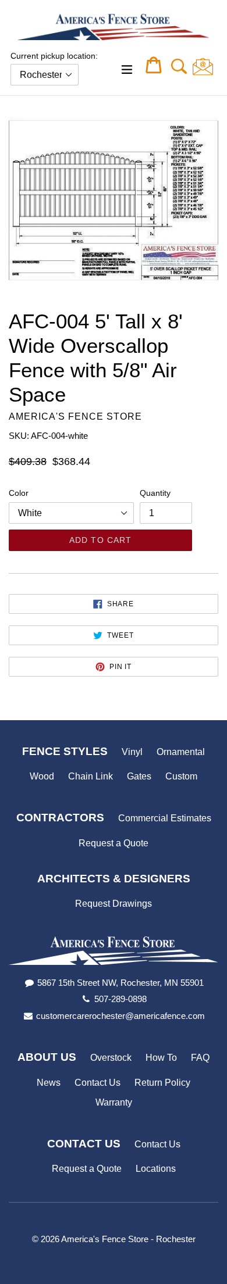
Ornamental (181, 752)
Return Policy (162, 1083)
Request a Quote (113, 843)
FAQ (200, 1058)
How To (161, 1058)
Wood (42, 776)
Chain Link (90, 776)
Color (19, 493)
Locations (156, 1169)
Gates (139, 776)
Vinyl (132, 752)
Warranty (113, 1102)
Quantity (155, 493)
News (49, 1083)
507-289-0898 (120, 999)
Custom (181, 776)
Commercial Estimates (164, 818)
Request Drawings (113, 904)
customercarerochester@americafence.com (120, 1016)
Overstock (111, 1058)
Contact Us (97, 1083)
